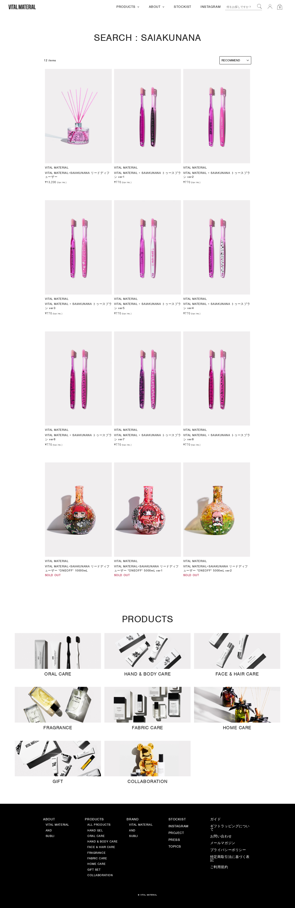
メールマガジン (222, 843)
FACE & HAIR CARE (101, 847)
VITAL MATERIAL (141, 825)
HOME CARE (96, 864)
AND (132, 830)
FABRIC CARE (97, 858)
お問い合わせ (221, 836)
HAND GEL (95, 830)
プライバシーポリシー (228, 850)
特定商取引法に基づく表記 (230, 858)
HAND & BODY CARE (102, 841)
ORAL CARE (96, 836)
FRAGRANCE (96, 853)
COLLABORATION (100, 875)
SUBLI (133, 836)
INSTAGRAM (178, 826)
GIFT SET (94, 870)
